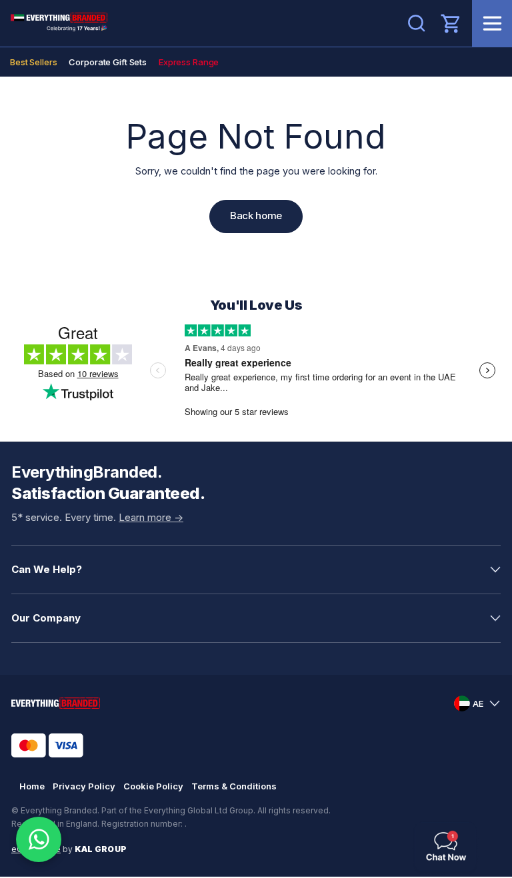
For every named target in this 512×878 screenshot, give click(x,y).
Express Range (189, 62)
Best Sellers (33, 62)
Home (32, 786)
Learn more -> (151, 517)
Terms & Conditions (234, 786)
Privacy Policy (84, 786)
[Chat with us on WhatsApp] (38, 839)
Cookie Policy (153, 786)
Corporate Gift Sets (108, 62)
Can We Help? (46, 569)
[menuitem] (33, 62)
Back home (256, 215)
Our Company (46, 618)
